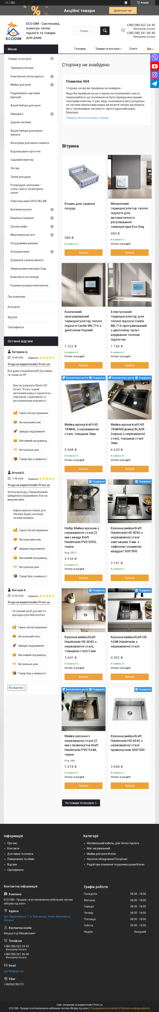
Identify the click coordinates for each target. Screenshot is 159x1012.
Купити (83, 252)
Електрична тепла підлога (27, 76)
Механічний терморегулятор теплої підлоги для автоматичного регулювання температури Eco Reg (129, 215)
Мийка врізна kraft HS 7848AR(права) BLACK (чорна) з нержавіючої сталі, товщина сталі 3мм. (128, 434)
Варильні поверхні (22, 217)
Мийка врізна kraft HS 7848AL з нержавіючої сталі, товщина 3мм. (82, 429)
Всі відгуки (15, 687)
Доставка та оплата (20, 853)
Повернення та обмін (20, 859)
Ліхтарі (14, 168)
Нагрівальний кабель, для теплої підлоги (113, 843)
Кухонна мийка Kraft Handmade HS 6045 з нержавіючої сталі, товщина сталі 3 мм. (80, 644)
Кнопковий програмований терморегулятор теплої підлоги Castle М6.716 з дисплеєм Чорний (83, 321)
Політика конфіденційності (135, 1008)
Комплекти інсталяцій (24, 276)
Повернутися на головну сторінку (87, 117)
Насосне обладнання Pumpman (107, 859)
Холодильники (19, 251)
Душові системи (20, 122)
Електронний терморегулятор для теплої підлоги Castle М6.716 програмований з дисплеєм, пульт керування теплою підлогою (129, 325)
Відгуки (12, 317)
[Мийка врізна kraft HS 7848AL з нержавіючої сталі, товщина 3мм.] (83, 397)
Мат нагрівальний (98, 848)
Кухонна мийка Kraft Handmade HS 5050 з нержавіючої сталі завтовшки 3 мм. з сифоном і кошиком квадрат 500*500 (127, 539)
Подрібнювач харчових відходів (25, 95)
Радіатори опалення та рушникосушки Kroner (116, 864)
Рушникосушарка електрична (29, 285)
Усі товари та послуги (79, 802)
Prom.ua (98, 1004)
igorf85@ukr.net (14, 971)
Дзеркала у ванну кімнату (27, 260)
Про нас (12, 843)
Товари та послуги (107, 48)
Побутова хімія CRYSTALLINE (28, 201)
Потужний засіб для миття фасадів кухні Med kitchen (29, 613)
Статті (133, 48)
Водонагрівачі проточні (25, 151)
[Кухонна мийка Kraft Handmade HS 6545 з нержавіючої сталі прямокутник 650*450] (130, 709)
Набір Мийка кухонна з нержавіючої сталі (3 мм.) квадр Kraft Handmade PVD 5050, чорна (82, 537)
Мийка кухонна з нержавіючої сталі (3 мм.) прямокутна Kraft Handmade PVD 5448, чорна (81, 745)
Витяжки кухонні (21, 209)
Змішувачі (16, 113)
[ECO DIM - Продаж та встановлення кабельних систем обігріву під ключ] (13, 30)
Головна (80, 48)
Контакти (14, 306)
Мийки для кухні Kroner (101, 853)
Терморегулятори (21, 67)
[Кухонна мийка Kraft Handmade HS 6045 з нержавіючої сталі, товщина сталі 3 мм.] (83, 610)
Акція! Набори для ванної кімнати (26, 132)
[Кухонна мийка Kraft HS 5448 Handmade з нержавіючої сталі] (130, 610)
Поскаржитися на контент (104, 1008)
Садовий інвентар (22, 159)
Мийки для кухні (20, 84)
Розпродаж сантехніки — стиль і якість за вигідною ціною (26, 189)
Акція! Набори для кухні (25, 105)
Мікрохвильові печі (22, 234)
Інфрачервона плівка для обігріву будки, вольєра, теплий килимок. (29, 514)
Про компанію (16, 296)
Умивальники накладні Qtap (28, 268)
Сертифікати (16, 327)
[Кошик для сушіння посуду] (83, 177)
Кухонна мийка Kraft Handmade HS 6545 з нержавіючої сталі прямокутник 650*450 (128, 743)
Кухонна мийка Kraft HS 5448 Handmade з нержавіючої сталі (129, 641)
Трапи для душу (20, 176)
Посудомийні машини (24, 243)
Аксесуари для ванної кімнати (29, 142)
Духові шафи (18, 226)
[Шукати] (105, 30)
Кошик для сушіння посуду (80, 206)
